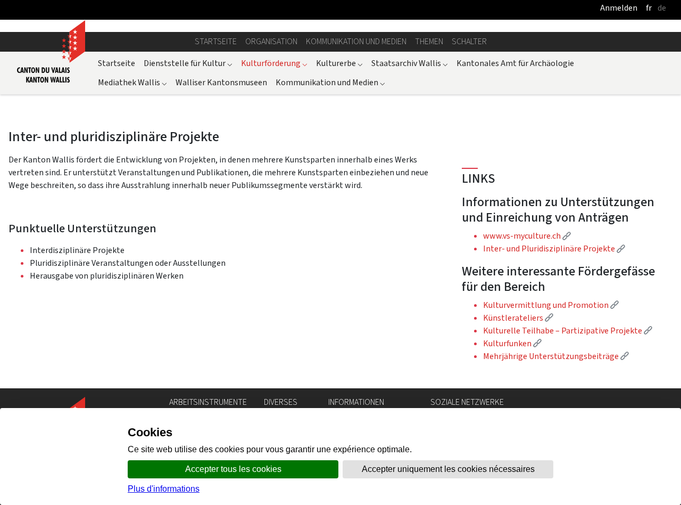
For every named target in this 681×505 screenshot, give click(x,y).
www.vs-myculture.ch (527, 235)
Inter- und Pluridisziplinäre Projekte (554, 248)
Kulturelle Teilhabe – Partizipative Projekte (567, 330)
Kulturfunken (512, 343)
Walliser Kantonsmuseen (221, 82)
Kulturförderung (274, 63)
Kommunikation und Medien (356, 41)
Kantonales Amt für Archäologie (515, 63)
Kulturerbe (339, 63)
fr (649, 7)
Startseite (216, 41)
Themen (429, 41)
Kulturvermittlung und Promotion (551, 305)
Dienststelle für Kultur (188, 63)
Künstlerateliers (518, 317)
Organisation (271, 41)
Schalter (469, 41)
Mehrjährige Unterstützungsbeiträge (556, 356)
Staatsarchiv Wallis (409, 63)
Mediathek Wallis (132, 82)
